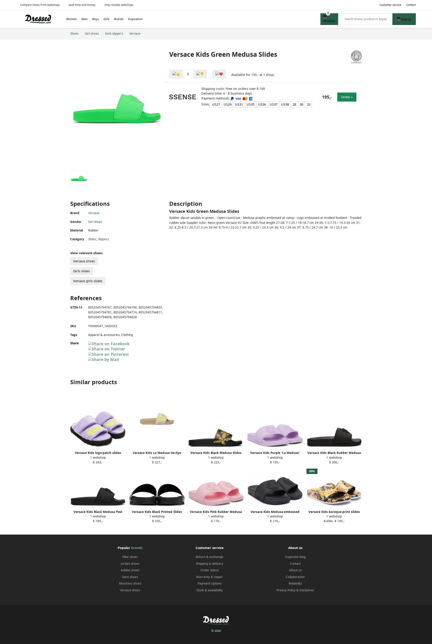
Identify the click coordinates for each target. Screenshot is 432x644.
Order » (347, 97)
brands (136, 548)
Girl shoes (95, 222)
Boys (95, 19)
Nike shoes (130, 557)
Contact (411, 5)
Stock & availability (209, 590)
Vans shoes (130, 577)
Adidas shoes (130, 570)
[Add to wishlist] (219, 74)
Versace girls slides (87, 281)
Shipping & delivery (209, 564)
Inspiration (135, 19)
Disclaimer (306, 590)
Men (84, 19)
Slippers (103, 239)
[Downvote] (200, 74)
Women (71, 19)
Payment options (210, 583)
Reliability (295, 583)
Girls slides (81, 271)
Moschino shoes (130, 583)
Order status (209, 570)
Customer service (390, 5)
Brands (119, 19)
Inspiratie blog (295, 557)
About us (295, 570)
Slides (92, 239)
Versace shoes (84, 261)
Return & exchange (209, 557)
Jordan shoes (130, 564)
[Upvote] (176, 74)
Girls (106, 19)
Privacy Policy (286, 590)
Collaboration (295, 577)
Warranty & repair (209, 577)
